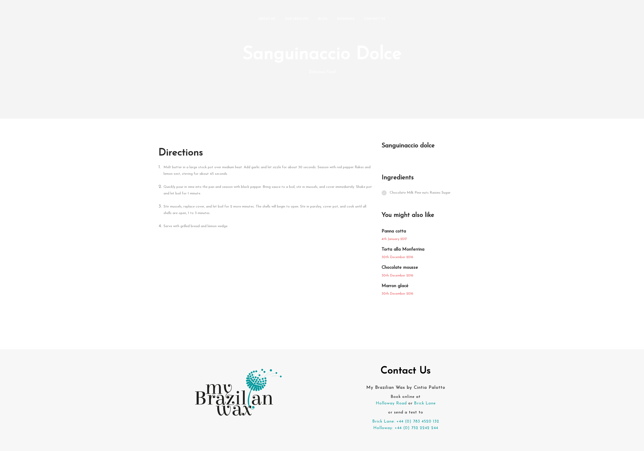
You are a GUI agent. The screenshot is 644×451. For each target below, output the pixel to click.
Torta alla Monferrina (403, 249)
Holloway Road (391, 403)
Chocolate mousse (400, 267)
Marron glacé (395, 286)
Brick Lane (425, 403)
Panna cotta (394, 231)
